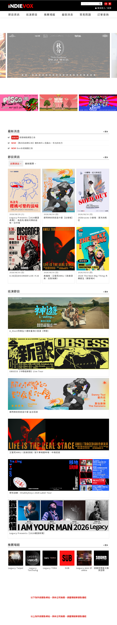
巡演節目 (32, 14)
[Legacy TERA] (50, 557)
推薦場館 (49, 14)
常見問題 (85, 14)
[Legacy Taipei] (15, 557)
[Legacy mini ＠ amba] (84, 557)
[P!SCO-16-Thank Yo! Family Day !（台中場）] (19, 102)
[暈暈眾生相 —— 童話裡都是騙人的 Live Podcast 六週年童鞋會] (59, 102)
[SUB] (67, 557)
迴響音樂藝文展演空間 (101, 569)
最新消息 (67, 14)
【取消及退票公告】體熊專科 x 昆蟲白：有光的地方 (37, 142)
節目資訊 (14, 14)
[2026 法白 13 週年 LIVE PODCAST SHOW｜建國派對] (98, 102)
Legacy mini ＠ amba (84, 569)
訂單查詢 (103, 14)
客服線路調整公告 (23, 137)
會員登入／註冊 (104, 8)
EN (106, 3)
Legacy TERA (50, 568)
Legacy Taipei (15, 568)
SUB (67, 568)
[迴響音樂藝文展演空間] (101, 557)
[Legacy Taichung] (32, 557)
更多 (106, 132)
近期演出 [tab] (15, 163)
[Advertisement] (60, 606)
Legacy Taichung (33, 569)
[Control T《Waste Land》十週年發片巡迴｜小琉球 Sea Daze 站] (58, 55)
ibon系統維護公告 (22, 148)
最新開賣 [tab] (30, 163)
